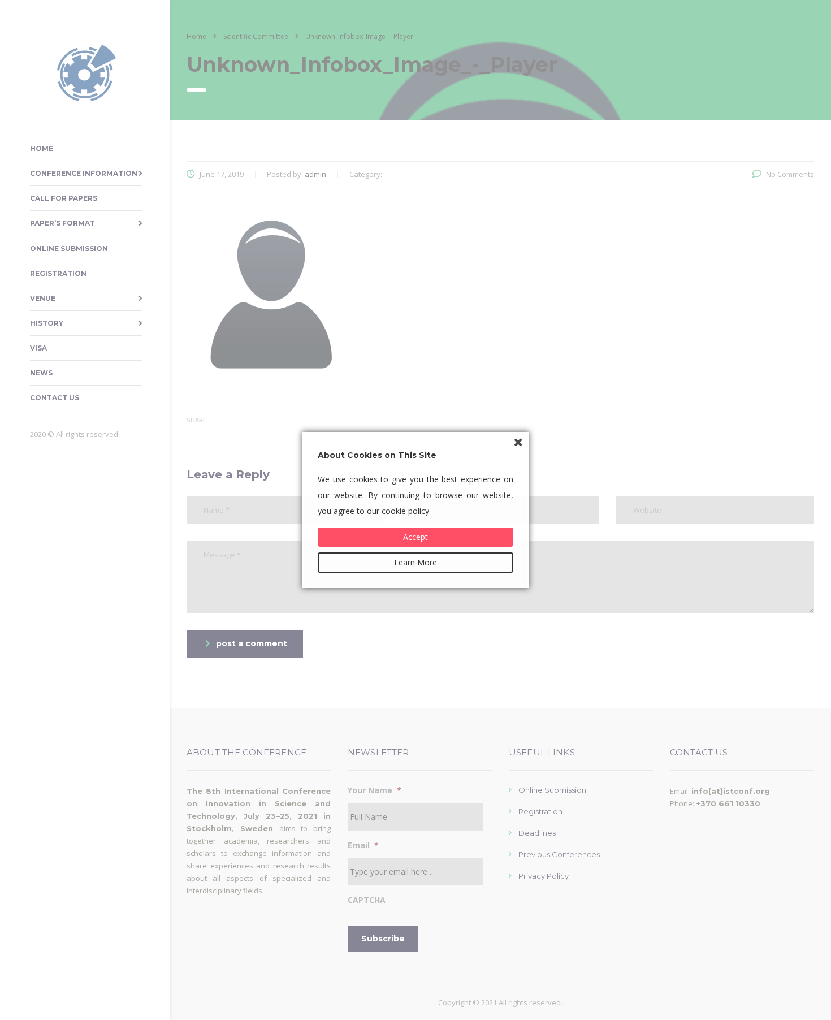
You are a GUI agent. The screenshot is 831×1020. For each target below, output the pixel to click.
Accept (415, 536)
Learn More (415, 562)
